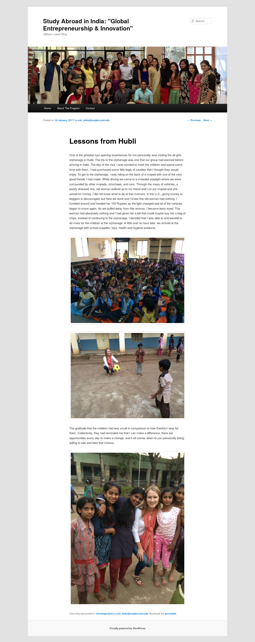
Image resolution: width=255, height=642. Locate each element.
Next (208, 120)
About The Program (68, 108)
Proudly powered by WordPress (127, 628)
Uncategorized (104, 613)
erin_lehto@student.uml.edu (94, 120)
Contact (90, 108)
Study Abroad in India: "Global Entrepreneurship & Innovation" (88, 24)
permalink (170, 613)
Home (47, 108)
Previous (194, 120)
